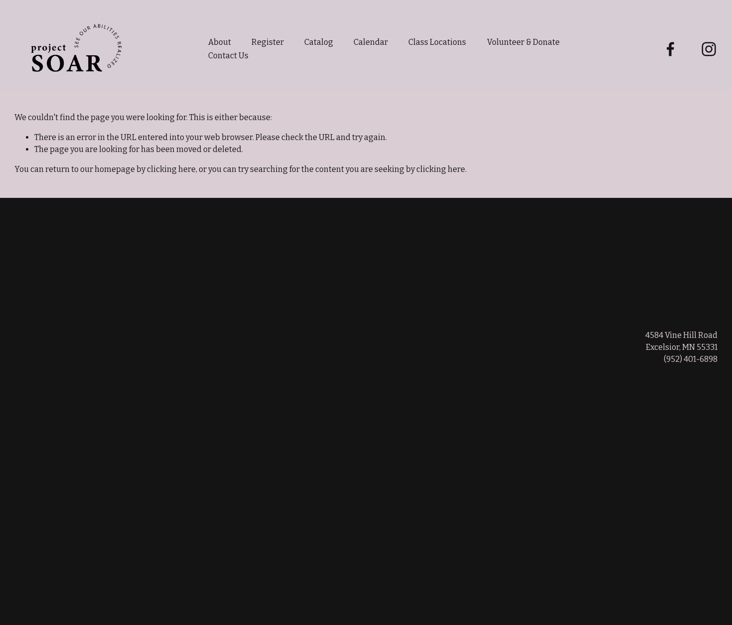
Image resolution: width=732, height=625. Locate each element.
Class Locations (437, 42)
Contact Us (228, 55)
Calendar (371, 42)
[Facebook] (670, 49)
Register (267, 42)
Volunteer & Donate (523, 42)
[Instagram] (709, 49)
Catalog (318, 42)
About (219, 42)
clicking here (171, 169)
